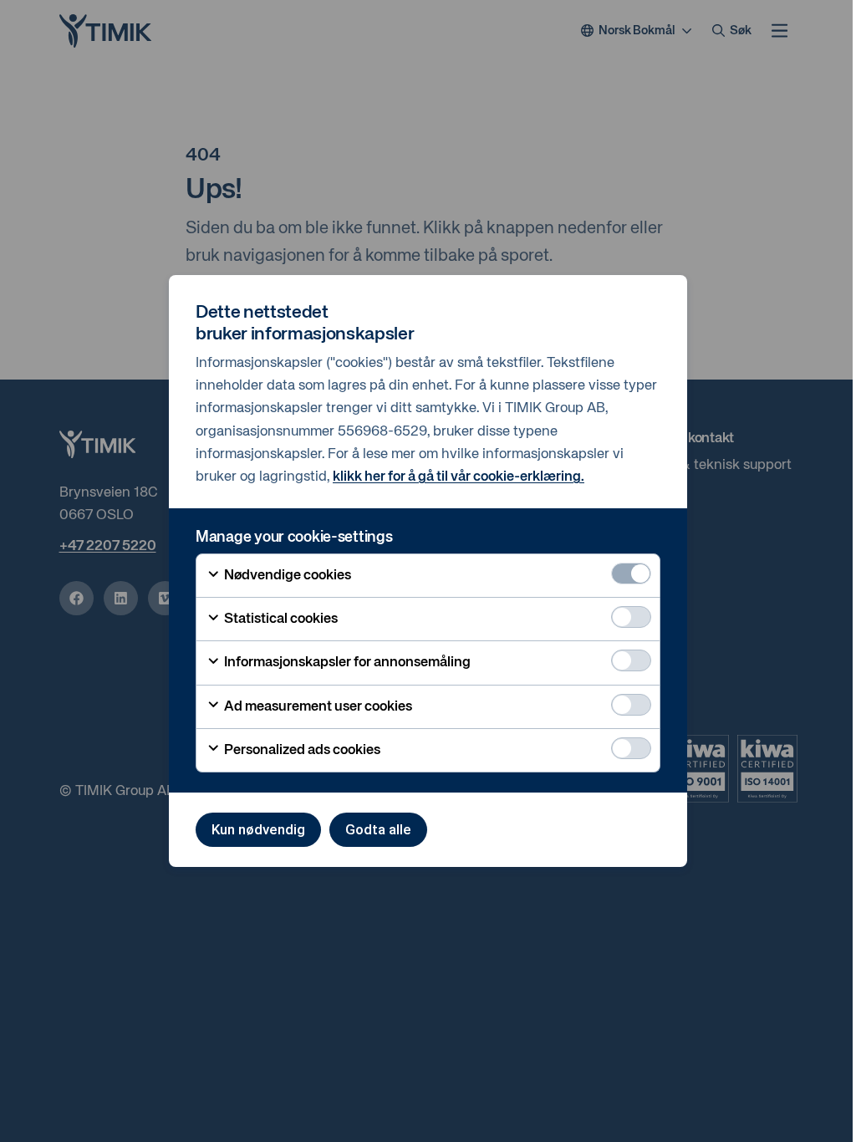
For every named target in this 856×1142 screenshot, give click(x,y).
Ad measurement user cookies (317, 707)
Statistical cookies (280, 619)
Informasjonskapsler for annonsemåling (346, 662)
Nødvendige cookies (286, 575)
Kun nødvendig (258, 829)
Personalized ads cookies (301, 750)
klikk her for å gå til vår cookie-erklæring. (458, 477)
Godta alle (378, 829)
